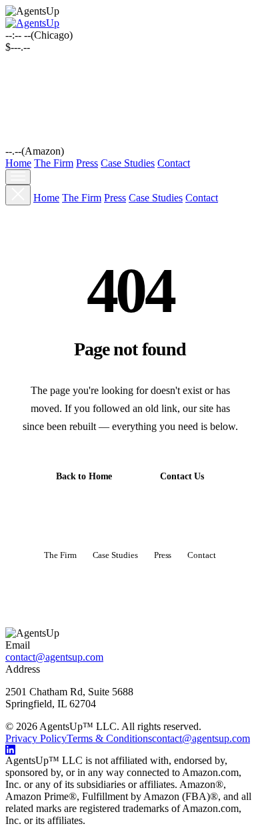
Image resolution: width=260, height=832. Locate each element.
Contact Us (182, 476)
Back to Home (84, 476)
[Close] (18, 195)
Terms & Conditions (109, 738)
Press (87, 163)
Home (18, 163)
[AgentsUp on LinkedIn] (130, 750)
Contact (173, 163)
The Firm (53, 163)
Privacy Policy (36, 738)
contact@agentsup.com (54, 657)
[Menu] (18, 177)
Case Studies (128, 163)
